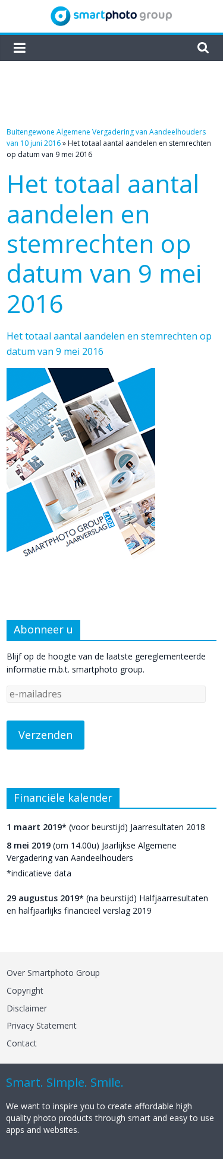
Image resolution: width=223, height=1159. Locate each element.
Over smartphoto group (53, 972)
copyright (25, 990)
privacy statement (42, 1025)
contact (22, 1043)
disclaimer (27, 1008)
